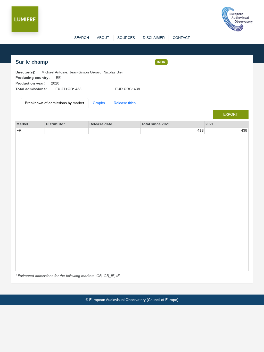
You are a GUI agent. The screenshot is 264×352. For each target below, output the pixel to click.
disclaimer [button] (154, 38)
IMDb (161, 62)
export (230, 114)
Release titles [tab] (125, 103)
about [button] (103, 38)
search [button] (81, 38)
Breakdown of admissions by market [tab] (54, 103)
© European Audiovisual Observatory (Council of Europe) (132, 300)
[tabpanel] (132, 194)
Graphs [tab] (99, 103)
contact (181, 38)
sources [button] (126, 38)
